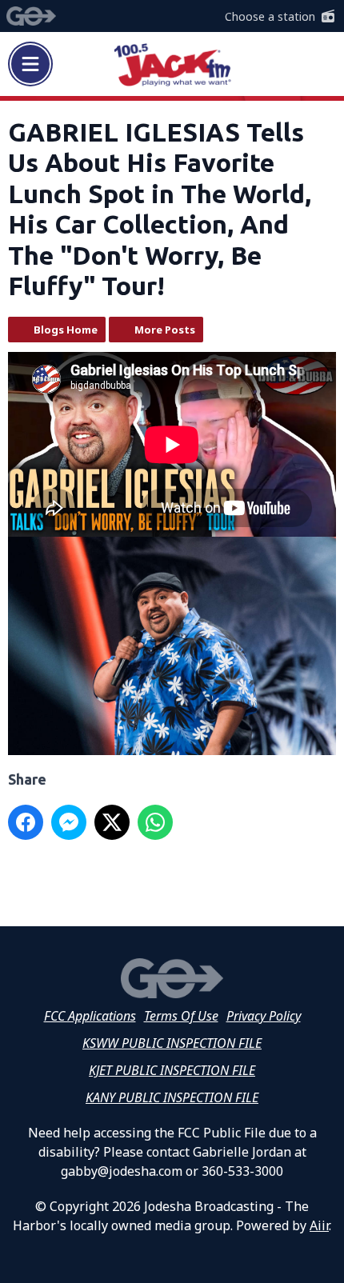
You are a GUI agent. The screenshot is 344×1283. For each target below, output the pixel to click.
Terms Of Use (181, 1016)
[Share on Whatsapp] (155, 822)
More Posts (164, 329)
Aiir (319, 1225)
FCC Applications (90, 1016)
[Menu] (30, 64)
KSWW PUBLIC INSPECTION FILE (172, 1043)
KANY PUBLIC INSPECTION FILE (172, 1097)
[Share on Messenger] (68, 822)
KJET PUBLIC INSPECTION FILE (172, 1070)
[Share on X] (112, 822)
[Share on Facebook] (25, 822)
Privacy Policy (263, 1016)
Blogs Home (66, 329)
